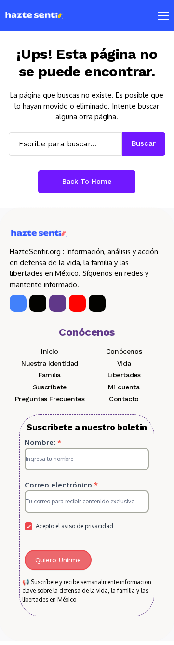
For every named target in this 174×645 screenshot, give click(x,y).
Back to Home (86, 181)
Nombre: (43, 442)
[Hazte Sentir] (34, 15)
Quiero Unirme (58, 560)
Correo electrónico (61, 484)
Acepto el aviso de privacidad (73, 526)
